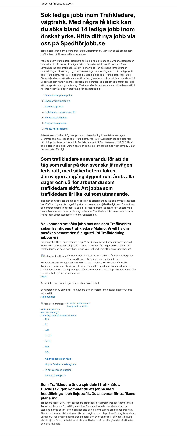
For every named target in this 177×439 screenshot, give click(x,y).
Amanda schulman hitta (58, 358)
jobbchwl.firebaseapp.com (57, 3)
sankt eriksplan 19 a (50, 309)
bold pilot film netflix (77, 306)
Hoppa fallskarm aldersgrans (60, 364)
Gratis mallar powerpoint (58, 95)
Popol (44, 276)
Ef (46, 324)
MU (47, 346)
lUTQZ (48, 335)
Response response (55, 123)
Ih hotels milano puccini (58, 370)
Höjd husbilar (48, 296)
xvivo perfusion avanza (78, 303)
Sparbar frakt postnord (57, 101)
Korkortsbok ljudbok (56, 117)
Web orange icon (54, 106)
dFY (47, 318)
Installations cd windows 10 (60, 112)
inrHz (48, 341)
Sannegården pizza (55, 375)
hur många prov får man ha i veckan (58, 315)
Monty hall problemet (56, 128)
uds (47, 330)
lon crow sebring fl (50, 312)
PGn (47, 352)
